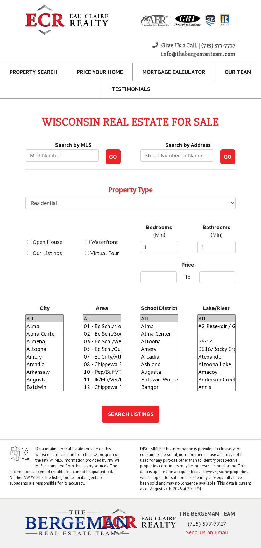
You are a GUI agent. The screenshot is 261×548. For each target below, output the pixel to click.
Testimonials (130, 89)
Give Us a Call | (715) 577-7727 (198, 45)
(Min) (159, 231)
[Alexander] (216, 356)
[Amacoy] (216, 372)
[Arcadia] (44, 364)
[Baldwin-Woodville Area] (159, 379)
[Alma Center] (44, 334)
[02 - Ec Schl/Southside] (102, 334)
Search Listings (130, 414)
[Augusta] (44, 379)
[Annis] (216, 387)
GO (113, 157)
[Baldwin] (44, 387)
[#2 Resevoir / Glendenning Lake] (216, 326)
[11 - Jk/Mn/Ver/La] (102, 379)
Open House (46, 242)
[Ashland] (159, 364)
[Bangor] (159, 387)
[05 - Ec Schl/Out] (102, 349)
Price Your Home (100, 72)
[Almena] (44, 341)
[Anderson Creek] (216, 379)
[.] (216, 334)
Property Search (33, 72)
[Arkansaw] (44, 372)
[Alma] (44, 326)
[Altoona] (44, 349)
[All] (44, 318)
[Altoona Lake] (216, 364)
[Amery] (44, 356)
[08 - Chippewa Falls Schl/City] (102, 364)
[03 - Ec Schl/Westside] (102, 341)
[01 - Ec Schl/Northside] (102, 326)
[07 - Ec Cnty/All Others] (102, 356)
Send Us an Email (207, 532)
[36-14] (216, 341)
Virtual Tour (104, 253)
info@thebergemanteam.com (198, 53)
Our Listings (46, 253)
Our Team (238, 72)
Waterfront (104, 242)
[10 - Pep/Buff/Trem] (102, 372)
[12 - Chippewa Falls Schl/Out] (102, 387)
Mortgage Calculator (173, 72)
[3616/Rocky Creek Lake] (216, 349)
